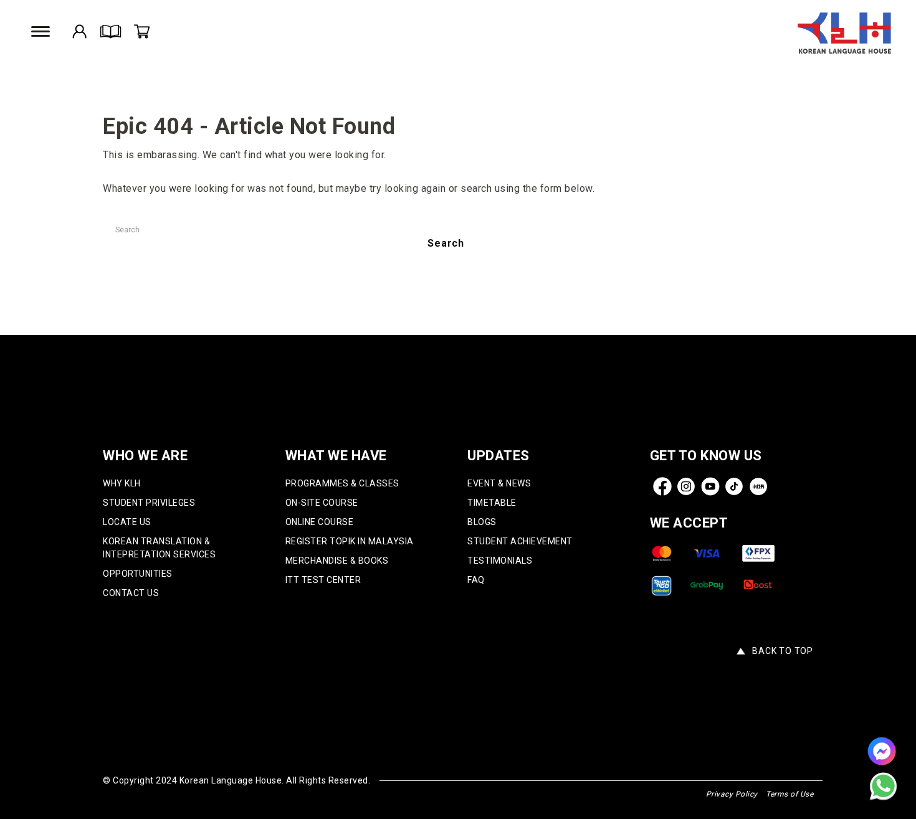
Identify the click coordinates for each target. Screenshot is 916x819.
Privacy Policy (732, 794)
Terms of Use (789, 794)
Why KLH (122, 483)
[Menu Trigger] (42, 31)
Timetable (492, 503)
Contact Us (131, 593)
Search (445, 243)
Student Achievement (520, 541)
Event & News (499, 483)
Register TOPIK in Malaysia (349, 541)
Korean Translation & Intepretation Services (159, 547)
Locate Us (127, 522)
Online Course (319, 522)
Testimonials (499, 561)
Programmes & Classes (342, 483)
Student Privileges (149, 503)
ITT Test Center (323, 580)
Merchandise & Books (337, 561)
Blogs (482, 522)
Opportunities (138, 574)
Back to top (782, 651)
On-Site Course (321, 503)
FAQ (476, 580)
